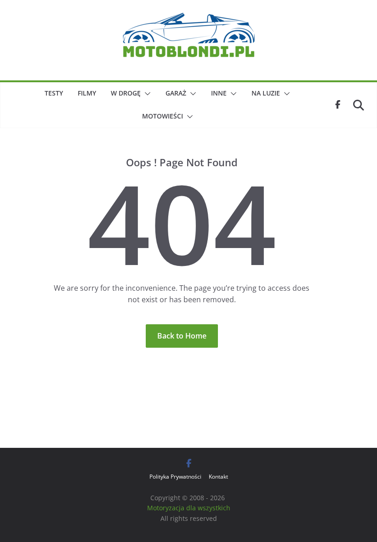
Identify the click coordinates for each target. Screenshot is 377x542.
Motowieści (162, 116)
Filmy (87, 93)
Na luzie (265, 93)
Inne (219, 93)
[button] (146, 94)
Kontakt (218, 476)
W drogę (126, 93)
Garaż (176, 93)
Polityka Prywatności (175, 476)
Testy (54, 93)
